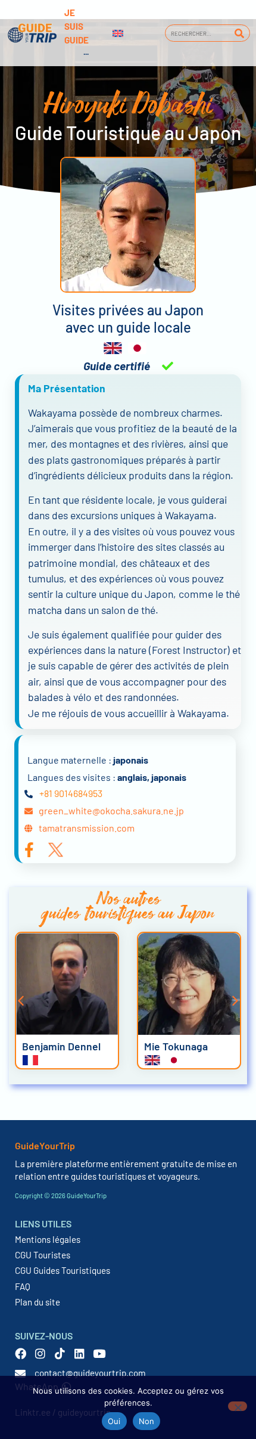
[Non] (237, 1406)
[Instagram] (40, 1353)
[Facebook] (20, 1353)
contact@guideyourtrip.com (90, 1372)
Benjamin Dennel (61, 1046)
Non (147, 1421)
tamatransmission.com (87, 827)
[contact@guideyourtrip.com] (20, 1373)
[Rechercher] (239, 33)
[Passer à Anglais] (118, 33)
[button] (21, 1001)
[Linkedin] (79, 1353)
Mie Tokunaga (176, 1046)
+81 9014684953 (70, 793)
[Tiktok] (59, 1353)
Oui (114, 1421)
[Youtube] (99, 1353)
